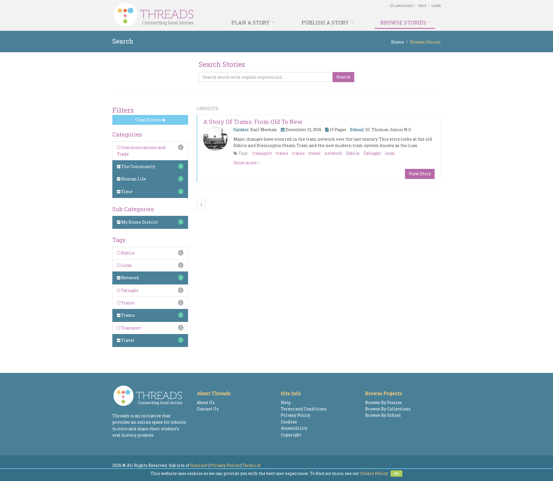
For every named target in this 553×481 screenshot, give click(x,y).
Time (126, 191)
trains (298, 153)
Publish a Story (325, 22)
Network (129, 277)
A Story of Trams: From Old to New (253, 121)
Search (343, 77)
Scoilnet (199, 465)
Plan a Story (250, 22)
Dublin (127, 253)
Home (397, 42)
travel (314, 153)
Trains (127, 302)
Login (436, 5)
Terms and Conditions (304, 409)
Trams (127, 315)
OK (396, 473)
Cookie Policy (374, 473)
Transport (130, 328)
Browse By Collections (387, 409)
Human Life (133, 179)
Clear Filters (148, 119)
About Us (206, 402)
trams (282, 153)
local (390, 153)
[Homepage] (213, 14)
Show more (245, 162)
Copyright (291, 434)
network (333, 153)
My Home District (139, 222)
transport (262, 153)
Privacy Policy (295, 415)
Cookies (289, 422)
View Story (420, 173)
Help (422, 5)
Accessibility (294, 428)
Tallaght (129, 290)
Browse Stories (403, 22)
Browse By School (383, 415)
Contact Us (208, 409)
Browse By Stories (383, 402)
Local (126, 265)
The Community (137, 166)
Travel (127, 340)
